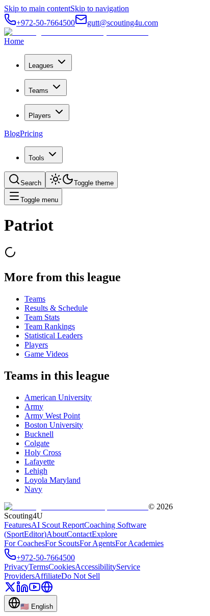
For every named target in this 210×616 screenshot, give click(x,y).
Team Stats (42, 317)
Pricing (31, 133)
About (56, 534)
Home (14, 41)
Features (17, 525)
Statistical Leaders (53, 335)
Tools (36, 158)
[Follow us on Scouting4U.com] (47, 590)
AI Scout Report (57, 525)
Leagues (41, 65)
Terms (38, 566)
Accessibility (95, 566)
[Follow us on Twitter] (10, 590)
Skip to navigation (99, 8)
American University (58, 397)
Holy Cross (42, 452)
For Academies (139, 543)
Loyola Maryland (52, 480)
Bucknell (39, 434)
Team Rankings (49, 326)
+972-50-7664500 (45, 22)
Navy (33, 489)
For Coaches (24, 543)
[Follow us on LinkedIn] (22, 590)
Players (40, 115)
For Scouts (62, 543)
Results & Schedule (56, 308)
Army (33, 406)
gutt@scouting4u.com (122, 22)
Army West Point (52, 415)
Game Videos (46, 354)
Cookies (61, 566)
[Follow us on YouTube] (35, 590)
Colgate (36, 443)
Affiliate (48, 576)
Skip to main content (37, 8)
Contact (79, 534)
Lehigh (35, 470)
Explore (104, 534)
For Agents (97, 543)
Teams (38, 90)
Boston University (53, 425)
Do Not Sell (80, 576)
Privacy (16, 566)
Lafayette (39, 461)
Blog (12, 133)
